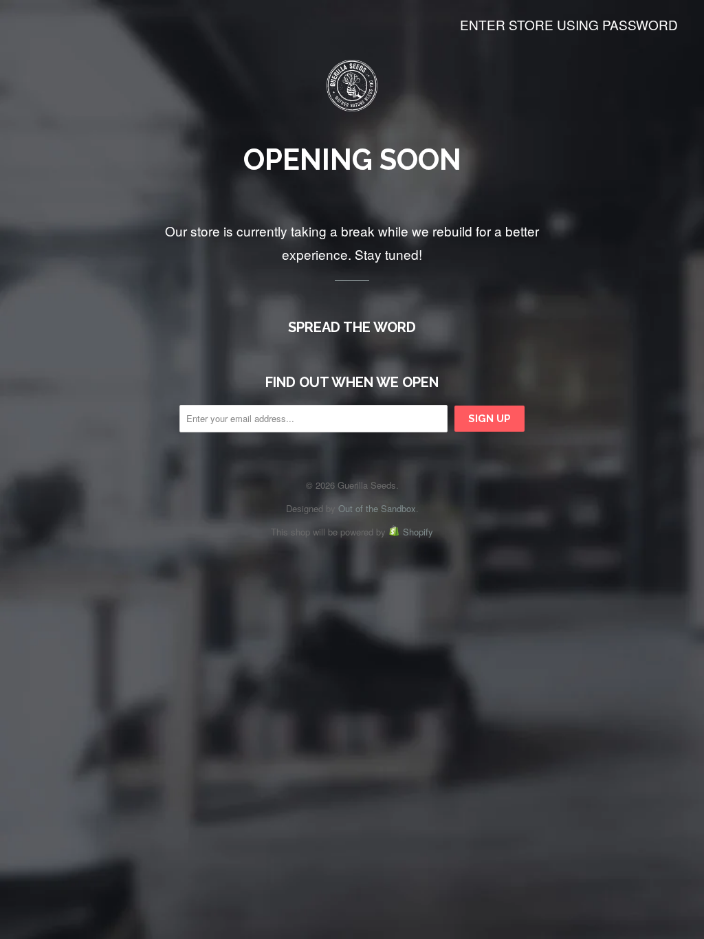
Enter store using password (569, 24)
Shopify (418, 531)
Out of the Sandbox (377, 508)
